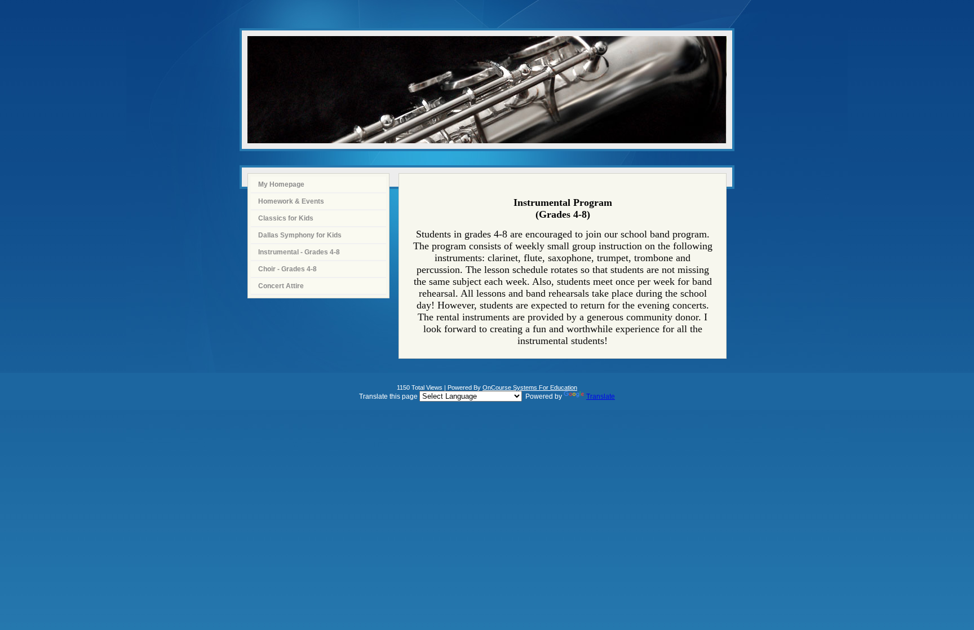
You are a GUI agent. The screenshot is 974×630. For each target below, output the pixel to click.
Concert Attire (281, 286)
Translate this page (487, 396)
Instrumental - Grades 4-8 (299, 252)
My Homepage (281, 184)
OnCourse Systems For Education (529, 387)
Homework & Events (291, 201)
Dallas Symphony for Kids (300, 235)
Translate (600, 396)
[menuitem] (318, 185)
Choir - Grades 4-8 (287, 269)
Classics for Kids (285, 218)
